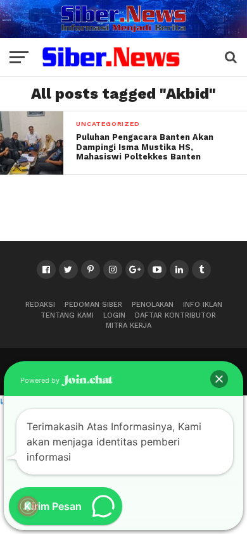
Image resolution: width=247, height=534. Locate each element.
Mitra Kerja (128, 325)
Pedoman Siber (93, 305)
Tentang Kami (67, 315)
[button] (219, 379)
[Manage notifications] (28, 506)
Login (114, 315)
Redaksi (40, 305)
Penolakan (153, 305)
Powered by (40, 380)
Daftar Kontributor (175, 315)
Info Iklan (202, 305)
